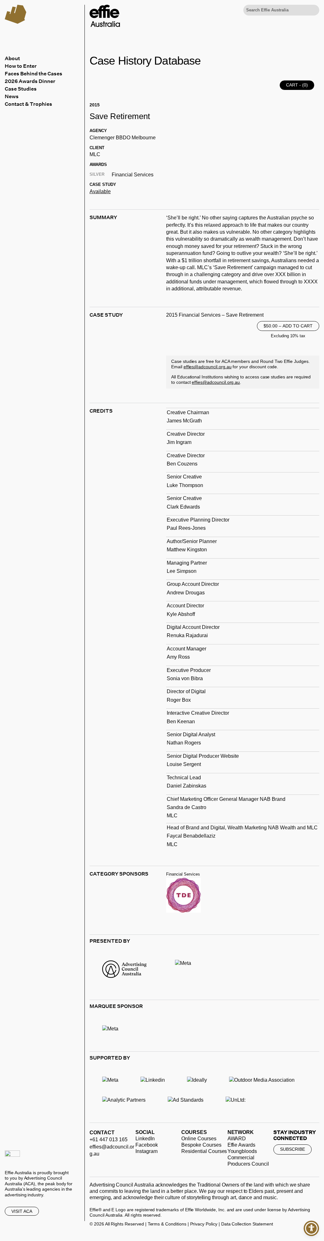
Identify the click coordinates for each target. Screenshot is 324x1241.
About (12, 58)
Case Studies (21, 88)
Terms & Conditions (167, 1223)
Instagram (146, 1151)
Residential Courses (204, 1151)
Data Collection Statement (247, 1223)
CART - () (297, 84)
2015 (95, 104)
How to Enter (21, 66)
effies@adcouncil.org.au (208, 366)
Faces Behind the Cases (33, 73)
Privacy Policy (203, 1223)
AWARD (236, 1138)
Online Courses (198, 1138)
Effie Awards (241, 1145)
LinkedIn (145, 1138)
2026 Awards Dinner (30, 81)
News (12, 96)
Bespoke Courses (201, 1145)
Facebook (146, 1145)
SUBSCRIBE (292, 1149)
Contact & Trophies (28, 104)
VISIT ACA (21, 1211)
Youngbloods (242, 1151)
